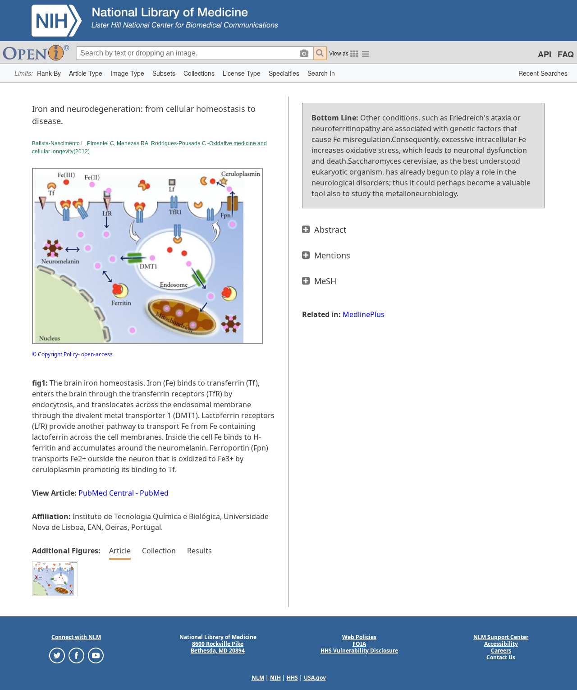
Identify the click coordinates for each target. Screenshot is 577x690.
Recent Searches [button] (543, 73)
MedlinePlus (364, 314)
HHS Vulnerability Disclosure (359, 650)
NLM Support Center (500, 637)
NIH (275, 677)
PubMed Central (106, 493)
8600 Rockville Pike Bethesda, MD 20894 (218, 647)
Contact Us (500, 657)
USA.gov (315, 677)
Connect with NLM (76, 637)
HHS (292, 677)
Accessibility (501, 644)
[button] (49, 73)
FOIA (359, 644)
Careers (501, 650)
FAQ (566, 54)
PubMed (154, 493)
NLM (258, 677)
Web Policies (359, 637)
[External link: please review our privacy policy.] (57, 655)
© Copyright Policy (55, 354)
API (544, 54)
